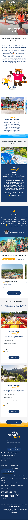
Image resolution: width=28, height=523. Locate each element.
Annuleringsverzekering (6, 462)
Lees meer (3, 498)
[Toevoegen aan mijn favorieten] (4, 287)
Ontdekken (13, 357)
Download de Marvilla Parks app (8, 455)
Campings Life (21, 259)
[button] (14, 449)
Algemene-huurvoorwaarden (7, 458)
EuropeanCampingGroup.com (14, 504)
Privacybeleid (4, 460)
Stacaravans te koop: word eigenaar (9, 457)
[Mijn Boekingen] (25, 2)
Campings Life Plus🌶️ (9, 259)
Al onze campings (13, 293)
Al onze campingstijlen (13, 422)
